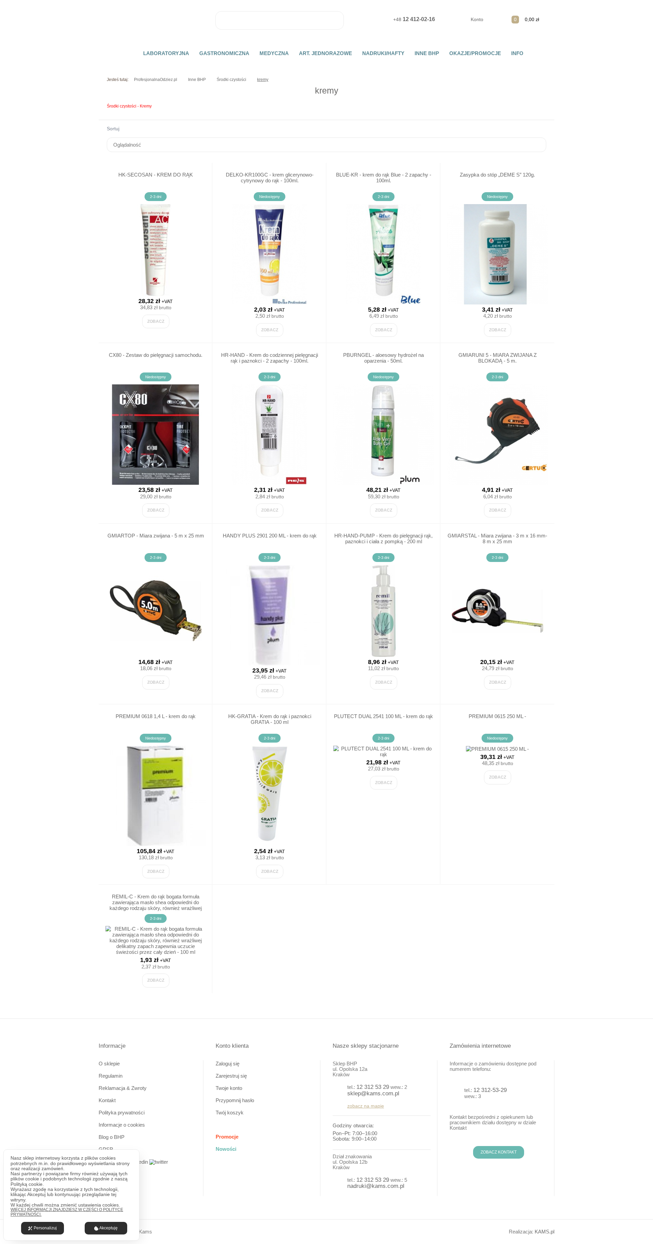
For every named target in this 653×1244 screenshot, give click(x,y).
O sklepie (109, 1063)
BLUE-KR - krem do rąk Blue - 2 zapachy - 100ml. (383, 177)
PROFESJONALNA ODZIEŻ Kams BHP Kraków (156, 21)
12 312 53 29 (372, 1087)
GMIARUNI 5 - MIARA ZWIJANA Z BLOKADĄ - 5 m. (497, 358)
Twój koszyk (230, 1112)
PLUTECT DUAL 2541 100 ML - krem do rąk (383, 716)
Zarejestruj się (231, 1076)
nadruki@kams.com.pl (375, 1186)
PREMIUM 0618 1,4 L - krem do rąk (156, 716)
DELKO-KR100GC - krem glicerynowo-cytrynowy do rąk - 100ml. (270, 177)
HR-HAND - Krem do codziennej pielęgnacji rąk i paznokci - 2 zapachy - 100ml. (269, 358)
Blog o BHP (111, 1137)
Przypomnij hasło (235, 1100)
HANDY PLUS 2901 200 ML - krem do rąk (270, 535)
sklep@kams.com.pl (373, 1093)
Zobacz (155, 321)
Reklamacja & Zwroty (123, 1088)
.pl (544, 1231)
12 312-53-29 (490, 1090)
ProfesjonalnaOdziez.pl (155, 79)
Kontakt (107, 1100)
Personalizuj (45, 1228)
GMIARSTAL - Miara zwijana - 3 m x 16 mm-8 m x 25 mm (497, 538)
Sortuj (113, 128)
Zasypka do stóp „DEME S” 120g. (497, 175)
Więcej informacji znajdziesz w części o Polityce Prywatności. (67, 1212)
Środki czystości (231, 79)
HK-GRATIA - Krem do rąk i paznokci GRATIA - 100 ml (269, 719)
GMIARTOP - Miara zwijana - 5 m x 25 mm (155, 535)
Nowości (226, 1149)
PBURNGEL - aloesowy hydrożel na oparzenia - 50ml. (383, 358)
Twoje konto (229, 1088)
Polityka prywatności (122, 1112)
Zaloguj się (227, 1063)
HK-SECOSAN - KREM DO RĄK (155, 175)
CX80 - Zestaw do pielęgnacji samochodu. (155, 355)
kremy (262, 79)
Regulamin (110, 1076)
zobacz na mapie (365, 1106)
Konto (477, 19)
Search (335, 20)
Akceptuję (108, 1228)
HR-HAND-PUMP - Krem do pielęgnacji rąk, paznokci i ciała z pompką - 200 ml (383, 538)
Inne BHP (197, 79)
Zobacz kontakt (499, 1152)
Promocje (227, 1137)
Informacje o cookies (122, 1125)
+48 (414, 19)
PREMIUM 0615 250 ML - (497, 716)
